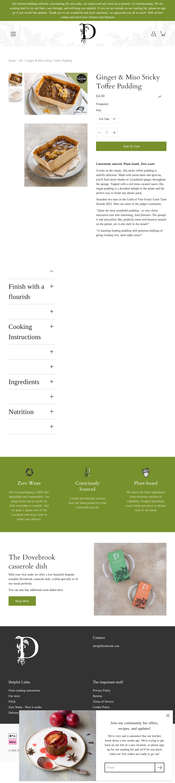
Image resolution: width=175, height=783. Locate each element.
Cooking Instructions (25, 332)
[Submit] (159, 767)
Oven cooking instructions (24, 690)
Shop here (22, 601)
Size (98, 110)
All (21, 60)
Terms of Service (103, 701)
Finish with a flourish (26, 291)
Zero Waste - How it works (25, 707)
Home (12, 60)
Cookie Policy (101, 707)
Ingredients (24, 382)
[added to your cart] (163, 33)
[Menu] (13, 34)
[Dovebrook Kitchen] (87, 33)
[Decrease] (99, 132)
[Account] (153, 33)
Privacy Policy (102, 690)
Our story (14, 696)
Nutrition (21, 412)
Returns (97, 696)
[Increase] (114, 132)
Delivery (14, 712)
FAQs (12, 701)
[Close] (168, 715)
